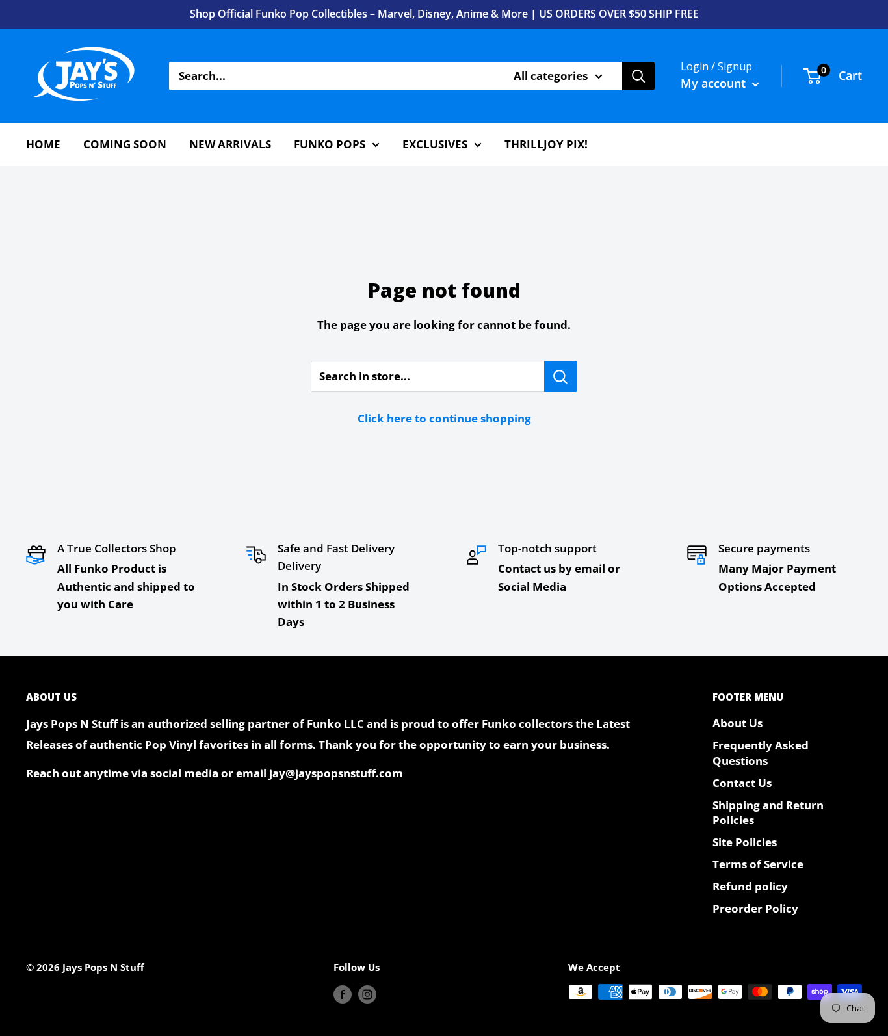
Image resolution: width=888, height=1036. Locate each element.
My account (715, 83)
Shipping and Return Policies (768, 812)
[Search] (638, 76)
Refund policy (750, 886)
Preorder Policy (755, 908)
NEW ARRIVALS (230, 143)
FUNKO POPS (329, 143)
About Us (737, 723)
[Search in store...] (560, 376)
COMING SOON (124, 143)
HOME (43, 143)
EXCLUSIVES (434, 143)
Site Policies (744, 842)
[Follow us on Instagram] (367, 994)
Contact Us (742, 782)
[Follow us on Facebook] (342, 994)
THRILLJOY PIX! (546, 143)
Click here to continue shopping (444, 418)
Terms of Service (757, 864)
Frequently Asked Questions (760, 753)
